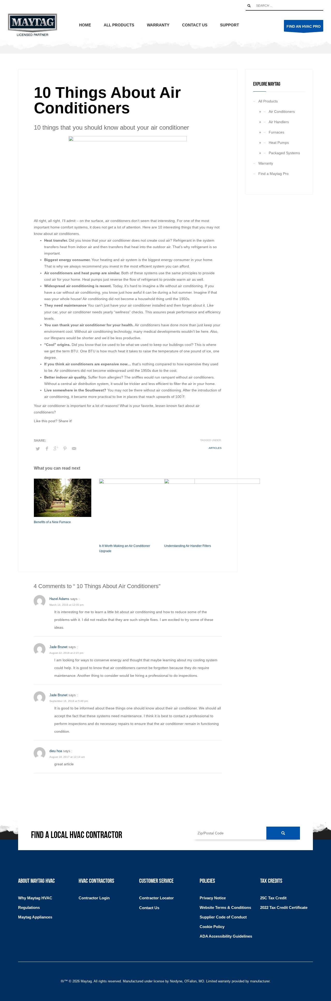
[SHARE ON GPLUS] (56, 449)
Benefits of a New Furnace (52, 522)
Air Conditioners (282, 111)
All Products (268, 101)
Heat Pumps (279, 142)
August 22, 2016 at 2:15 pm (66, 652)
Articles (215, 448)
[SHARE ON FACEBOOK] (47, 449)
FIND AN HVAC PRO (304, 26)
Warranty (265, 163)
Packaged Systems (284, 153)
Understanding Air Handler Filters (187, 546)
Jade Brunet (58, 647)
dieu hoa (55, 751)
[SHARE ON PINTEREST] (65, 449)
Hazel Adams (59, 599)
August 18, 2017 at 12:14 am (67, 756)
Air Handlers (279, 122)
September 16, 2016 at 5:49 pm (68, 701)
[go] (249, 6)
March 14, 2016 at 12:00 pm (66, 604)
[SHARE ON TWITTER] (38, 449)
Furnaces (276, 132)
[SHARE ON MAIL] (74, 449)
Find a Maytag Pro (273, 174)
